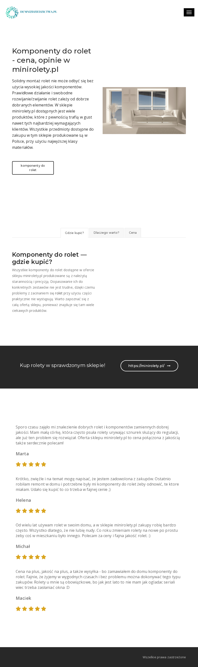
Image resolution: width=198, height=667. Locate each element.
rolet (59, 293)
